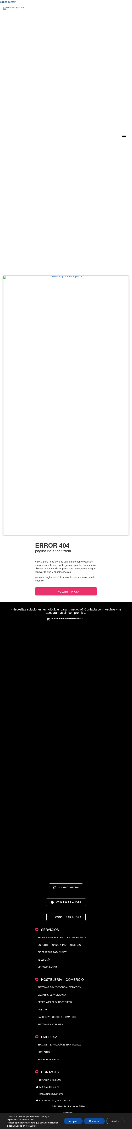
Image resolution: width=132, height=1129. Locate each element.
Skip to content (8, 1)
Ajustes (115, 1121)
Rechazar (94, 1121)
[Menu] (124, 136)
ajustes (33, 1125)
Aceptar (73, 1121)
